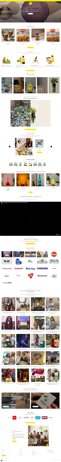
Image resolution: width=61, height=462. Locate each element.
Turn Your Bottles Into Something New (30, 129)
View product (39, 152)
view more (30, 13)
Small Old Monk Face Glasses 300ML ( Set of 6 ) (53, 42)
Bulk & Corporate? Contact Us (30, 422)
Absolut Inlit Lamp (8, 187)
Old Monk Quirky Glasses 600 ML (8, 42)
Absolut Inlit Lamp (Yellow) (53, 187)
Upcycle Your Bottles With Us (30, 243)
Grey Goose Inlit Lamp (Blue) (38, 187)
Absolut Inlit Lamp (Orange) (23, 187)
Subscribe (3, 455)
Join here (14, 441)
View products (6, 406)
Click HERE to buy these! (23, 314)
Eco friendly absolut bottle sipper (38, 42)
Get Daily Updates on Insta (30, 70)
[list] (27, 164)
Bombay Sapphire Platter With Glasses (39, 148)
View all (30, 192)
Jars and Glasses (30, 171)
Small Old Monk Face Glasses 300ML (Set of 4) (23, 42)
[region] (30, 11)
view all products (30, 47)
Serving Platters (40, 171)
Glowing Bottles (20, 171)
